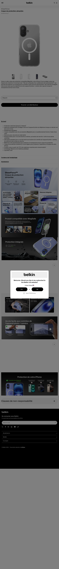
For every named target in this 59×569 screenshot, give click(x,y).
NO (37, 289)
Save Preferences (31, 293)
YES (22, 289)
